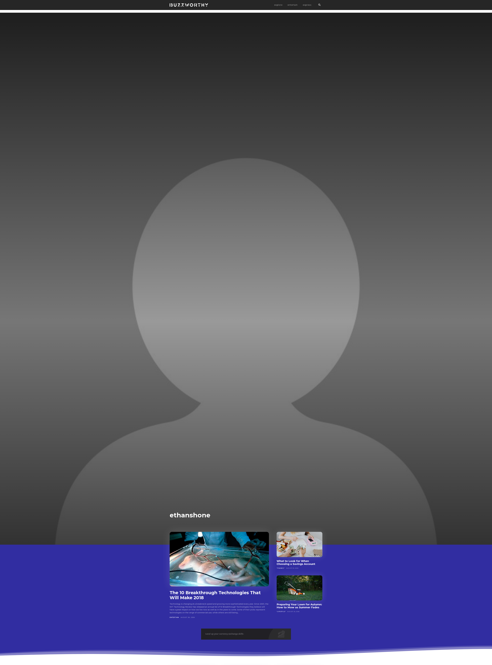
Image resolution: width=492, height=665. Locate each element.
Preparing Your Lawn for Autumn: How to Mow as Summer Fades (299, 606)
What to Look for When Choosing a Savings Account (296, 563)
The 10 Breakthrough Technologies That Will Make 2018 (215, 595)
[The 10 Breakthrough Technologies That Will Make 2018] (219, 559)
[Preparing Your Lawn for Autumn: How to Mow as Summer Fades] (299, 588)
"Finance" (281, 568)
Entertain (174, 617)
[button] (319, 5)
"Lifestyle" (281, 611)
